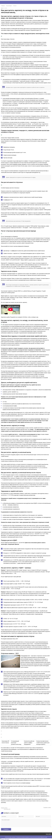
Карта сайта (48, 834)
